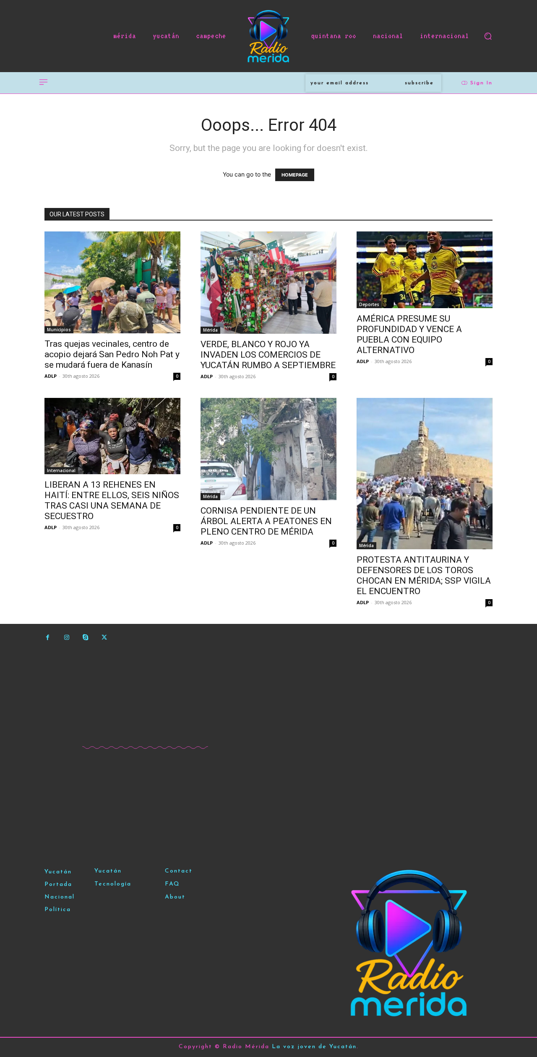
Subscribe (419, 83)
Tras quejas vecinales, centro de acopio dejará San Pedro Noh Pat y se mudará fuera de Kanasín (112, 354)
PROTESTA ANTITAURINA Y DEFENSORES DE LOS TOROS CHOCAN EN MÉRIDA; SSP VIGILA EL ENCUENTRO (424, 575)
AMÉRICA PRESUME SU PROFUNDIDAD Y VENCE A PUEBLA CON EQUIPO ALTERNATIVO (409, 334)
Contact (179, 871)
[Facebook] (47, 637)
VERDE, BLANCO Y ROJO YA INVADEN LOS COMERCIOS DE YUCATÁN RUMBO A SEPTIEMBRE (268, 354)
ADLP (50, 376)
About (175, 897)
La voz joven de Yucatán (314, 1047)
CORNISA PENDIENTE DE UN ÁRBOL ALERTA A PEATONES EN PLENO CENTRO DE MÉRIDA (266, 521)
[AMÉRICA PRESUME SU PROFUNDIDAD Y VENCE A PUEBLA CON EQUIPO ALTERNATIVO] (425, 269)
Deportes (369, 304)
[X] (104, 637)
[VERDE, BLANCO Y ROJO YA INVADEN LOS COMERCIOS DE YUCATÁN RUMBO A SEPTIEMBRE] (268, 282)
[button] (488, 36)
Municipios (59, 329)
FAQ (172, 884)
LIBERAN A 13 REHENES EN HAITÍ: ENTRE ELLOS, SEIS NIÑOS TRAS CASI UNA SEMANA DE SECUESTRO (111, 500)
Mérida (210, 330)
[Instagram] (66, 637)
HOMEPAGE (295, 175)
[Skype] (85, 637)
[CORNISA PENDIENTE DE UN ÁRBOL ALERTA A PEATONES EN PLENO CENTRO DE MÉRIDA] (268, 449)
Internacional (61, 470)
